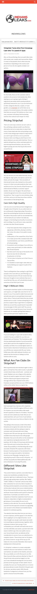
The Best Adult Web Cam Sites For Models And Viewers (19, 580)
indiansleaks (18, 34)
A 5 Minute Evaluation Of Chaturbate (22, 583)
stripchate (14, 108)
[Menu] (3, 2)
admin (5, 53)
